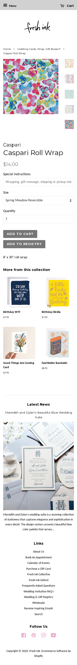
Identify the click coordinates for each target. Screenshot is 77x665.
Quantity (9, 211)
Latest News (38, 404)
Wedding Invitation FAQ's (38, 591)
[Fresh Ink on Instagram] (43, 636)
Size (6, 192)
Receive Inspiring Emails (38, 608)
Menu (12, 6)
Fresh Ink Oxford (38, 580)
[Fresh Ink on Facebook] (23, 636)
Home (7, 49)
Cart (70, 6)
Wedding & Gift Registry (38, 597)
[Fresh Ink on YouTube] (53, 636)
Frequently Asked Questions (38, 585)
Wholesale (38, 603)
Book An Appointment (38, 557)
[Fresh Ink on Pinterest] (33, 636)
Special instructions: (17, 174)
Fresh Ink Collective (38, 574)
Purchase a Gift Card (38, 569)
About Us (38, 551)
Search (38, 614)
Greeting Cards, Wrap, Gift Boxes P (39, 49)
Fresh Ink (34, 651)
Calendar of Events (38, 563)
